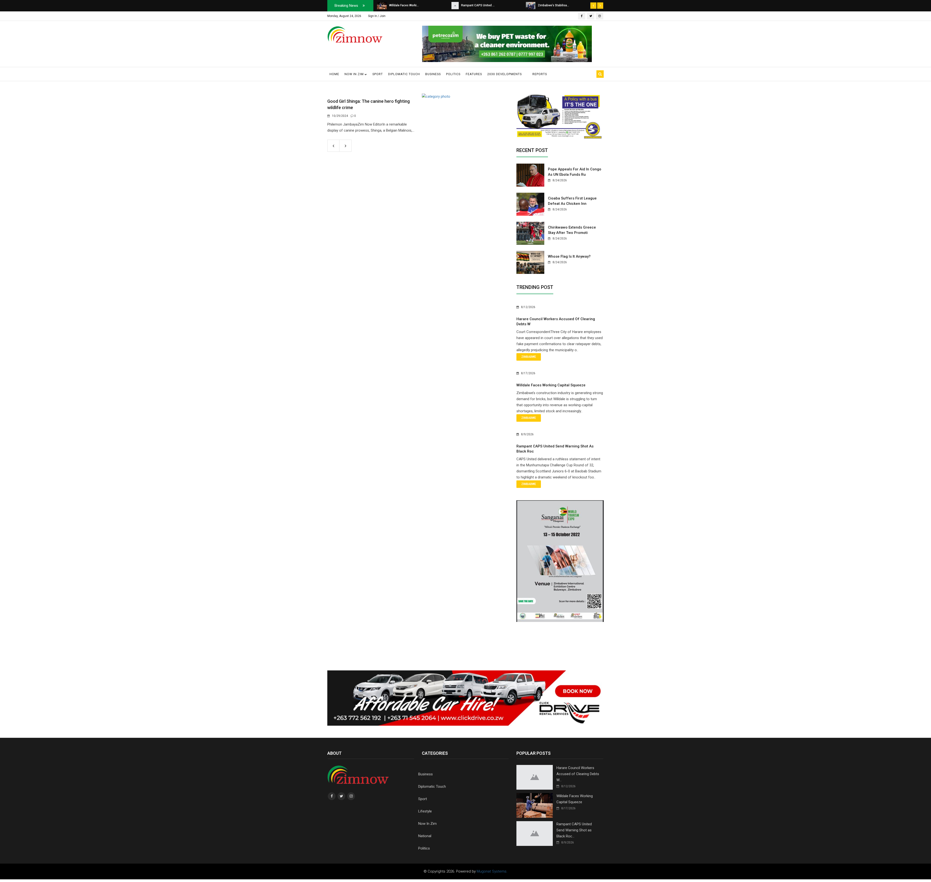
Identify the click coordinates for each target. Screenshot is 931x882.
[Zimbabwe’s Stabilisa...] (456, 5)
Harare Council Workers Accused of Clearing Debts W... (577, 774)
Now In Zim (427, 823)
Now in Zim (355, 74)
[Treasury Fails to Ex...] (532, 5)
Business (433, 74)
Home (334, 74)
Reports (539, 74)
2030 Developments (504, 74)
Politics (453, 74)
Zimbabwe (528, 356)
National (424, 836)
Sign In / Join (376, 16)
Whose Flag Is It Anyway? (569, 256)
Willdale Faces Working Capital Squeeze (551, 385)
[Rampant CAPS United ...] (380, 5)
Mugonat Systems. (492, 871)
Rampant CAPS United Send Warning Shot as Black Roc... (574, 830)
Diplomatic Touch (404, 74)
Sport (377, 74)
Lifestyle (425, 811)
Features (474, 74)
